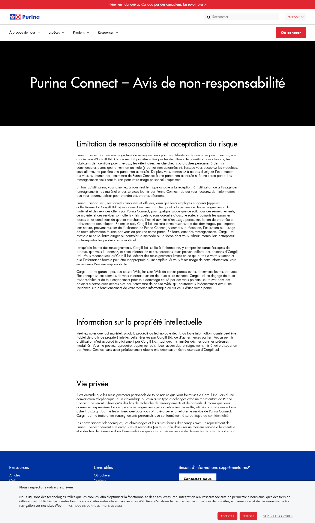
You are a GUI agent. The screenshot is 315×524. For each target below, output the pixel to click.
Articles (14, 475)
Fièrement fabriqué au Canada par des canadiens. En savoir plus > (158, 4)
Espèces (54, 32)
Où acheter (291, 32)
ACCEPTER (227, 516)
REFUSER (248, 516)
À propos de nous (22, 32)
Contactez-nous (198, 479)
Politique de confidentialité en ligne (95, 506)
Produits (79, 32)
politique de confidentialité (209, 415)
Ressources (106, 32)
